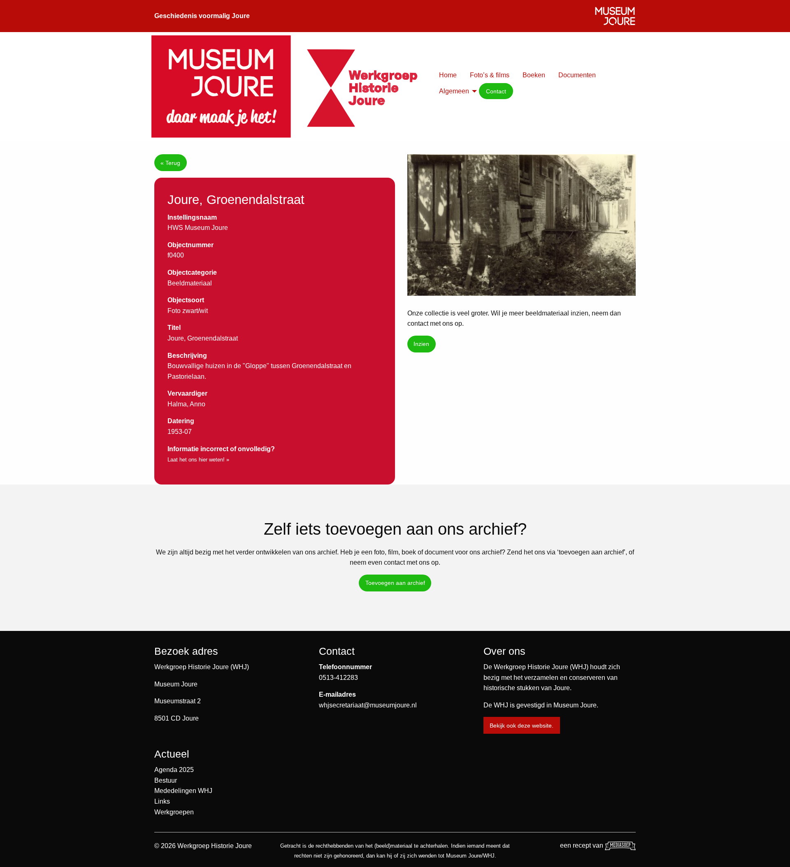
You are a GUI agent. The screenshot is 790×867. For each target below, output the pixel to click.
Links (162, 801)
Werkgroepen (174, 812)
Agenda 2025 (174, 769)
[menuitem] (447, 75)
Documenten (577, 75)
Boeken (534, 75)
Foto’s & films (489, 75)
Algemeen (454, 91)
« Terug (170, 163)
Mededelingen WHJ (183, 790)
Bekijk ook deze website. (521, 725)
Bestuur (165, 780)
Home (448, 75)
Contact (496, 91)
